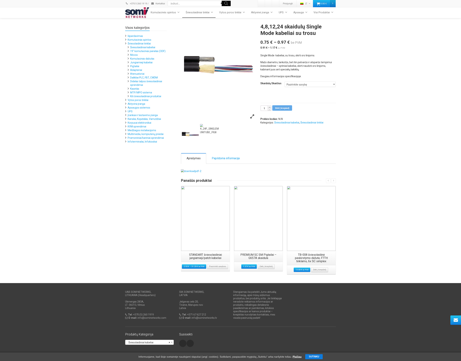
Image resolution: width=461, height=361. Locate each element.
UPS (281, 12)
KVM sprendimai (137, 126)
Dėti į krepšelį (282, 108)
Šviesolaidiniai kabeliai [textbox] (148, 342)
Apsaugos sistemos (139, 107)
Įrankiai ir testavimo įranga (143, 115)
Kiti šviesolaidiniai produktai (145, 96)
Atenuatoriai (137, 73)
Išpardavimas (135, 36)
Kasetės (134, 88)
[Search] (226, 3)
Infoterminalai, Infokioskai (142, 141)
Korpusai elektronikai (139, 122)
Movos (134, 54)
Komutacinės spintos (163, 12)
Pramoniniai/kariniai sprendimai (146, 137)
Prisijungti (288, 3)
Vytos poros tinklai (230, 12)
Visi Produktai (322, 12)
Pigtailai (134, 66)
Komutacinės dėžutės (142, 58)
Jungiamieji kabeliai (141, 62)
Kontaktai (160, 3)
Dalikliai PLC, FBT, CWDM (144, 77)
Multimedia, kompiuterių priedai (146, 134)
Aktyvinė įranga (260, 12)
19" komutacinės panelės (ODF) (147, 51)
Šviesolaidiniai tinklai (197, 12)
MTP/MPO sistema (141, 92)
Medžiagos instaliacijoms (142, 130)
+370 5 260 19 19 (138, 3)
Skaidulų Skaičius (270, 83)
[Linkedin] (261, 3)
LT (306, 3)
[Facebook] (275, 3)
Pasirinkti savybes (217, 266)
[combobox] (149, 342)
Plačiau (297, 356)
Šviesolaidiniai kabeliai (286, 122)
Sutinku (314, 356)
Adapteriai (136, 70)
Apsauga (298, 12)
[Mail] (268, 3)
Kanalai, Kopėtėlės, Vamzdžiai (144, 119)
